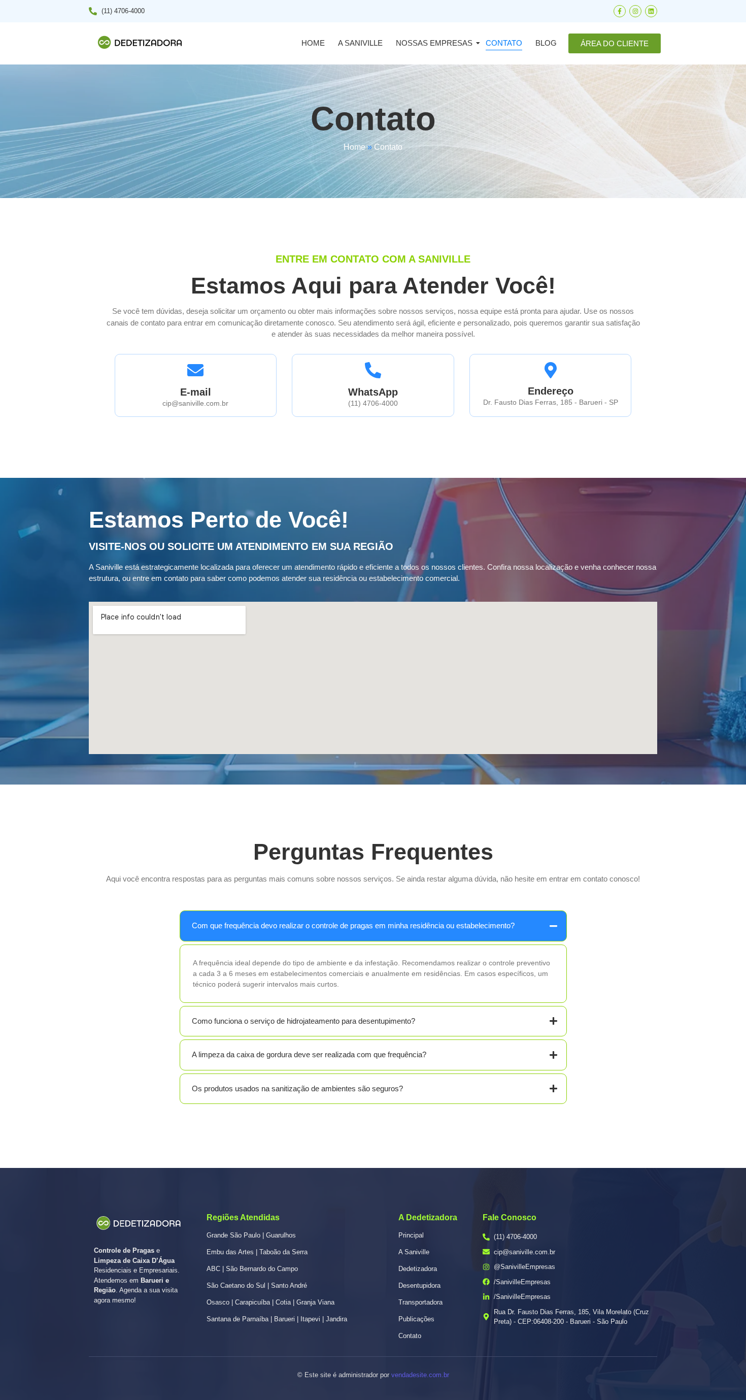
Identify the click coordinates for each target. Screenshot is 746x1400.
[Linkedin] (651, 11)
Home (313, 43)
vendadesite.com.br (420, 1375)
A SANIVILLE (360, 43)
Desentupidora (419, 1285)
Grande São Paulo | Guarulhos (251, 1235)
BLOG (546, 43)
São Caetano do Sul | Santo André (257, 1285)
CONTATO (504, 43)
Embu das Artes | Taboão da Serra (257, 1252)
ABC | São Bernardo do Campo (252, 1269)
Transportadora (420, 1302)
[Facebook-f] (620, 11)
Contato (409, 1336)
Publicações (416, 1319)
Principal (411, 1235)
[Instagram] (635, 11)
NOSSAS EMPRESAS (434, 43)
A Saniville (413, 1252)
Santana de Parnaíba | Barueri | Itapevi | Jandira (277, 1319)
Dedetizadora (417, 1269)
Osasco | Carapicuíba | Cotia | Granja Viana (270, 1302)
